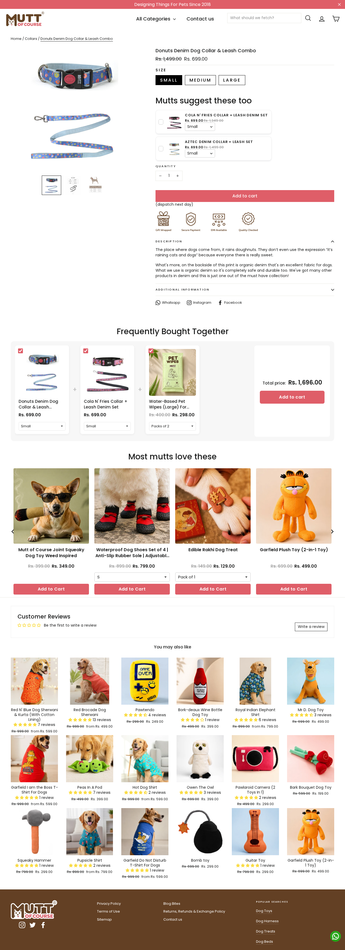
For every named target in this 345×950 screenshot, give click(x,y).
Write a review (311, 626)
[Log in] (322, 18)
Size (161, 70)
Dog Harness (267, 921)
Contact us (200, 18)
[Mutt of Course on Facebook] (43, 925)
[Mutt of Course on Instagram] (22, 925)
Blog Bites (171, 903)
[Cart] (336, 18)
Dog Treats (265, 931)
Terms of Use (108, 911)
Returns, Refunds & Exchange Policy (194, 911)
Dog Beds (264, 941)
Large (232, 80)
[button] (25, 724)
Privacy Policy (109, 903)
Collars (31, 38)
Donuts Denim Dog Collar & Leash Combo (38, 407)
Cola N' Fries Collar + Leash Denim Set (105, 404)
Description (169, 241)
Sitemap (104, 919)
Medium (200, 80)
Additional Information (182, 289)
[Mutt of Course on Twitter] (32, 925)
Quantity (166, 166)
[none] (51, 185)
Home (16, 38)
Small (169, 80)
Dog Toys (264, 910)
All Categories (154, 18)
